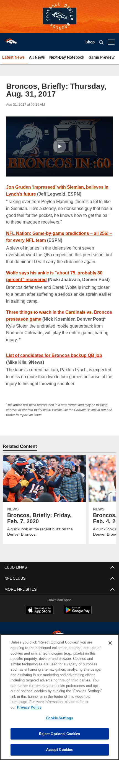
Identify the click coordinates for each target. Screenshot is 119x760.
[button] (59, 146)
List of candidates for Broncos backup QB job (55, 362)
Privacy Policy (72, 707)
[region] (59, 700)
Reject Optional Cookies (59, 734)
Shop (90, 42)
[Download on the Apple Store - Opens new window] (40, 617)
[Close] (110, 648)
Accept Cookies (59, 749)
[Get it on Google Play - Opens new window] (78, 619)
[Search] (101, 42)
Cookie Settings (59, 718)
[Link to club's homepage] (11, 39)
